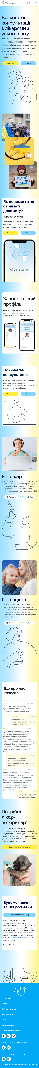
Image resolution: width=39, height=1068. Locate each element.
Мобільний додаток (9, 1009)
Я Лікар (28, 63)
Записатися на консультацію (19, 847)
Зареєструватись (8, 1025)
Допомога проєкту (8, 1014)
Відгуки (4, 1003)
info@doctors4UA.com (18, 938)
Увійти (4, 1020)
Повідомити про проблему (19, 915)
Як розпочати (6, 998)
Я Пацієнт (10, 63)
